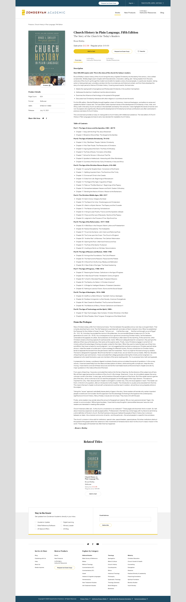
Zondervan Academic (43, 12)
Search (163, 3)
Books (56, 555)
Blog (36, 555)
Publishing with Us (40, 558)
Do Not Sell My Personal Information (120, 599)
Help (36, 561)
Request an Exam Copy (108, 3)
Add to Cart (91, 51)
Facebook (46, 118)
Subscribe (105, 525)
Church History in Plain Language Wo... (92, 478)
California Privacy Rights (99, 599)
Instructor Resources (94, 60)
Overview (78, 60)
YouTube (97, 544)
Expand (63, 83)
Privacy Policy (84, 599)
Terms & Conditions (140, 599)
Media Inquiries (39, 567)
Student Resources (112, 60)
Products (31, 24)
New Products (58, 558)
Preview (45, 85)
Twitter (43, 118)
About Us (37, 564)
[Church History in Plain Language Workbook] (93, 462)
